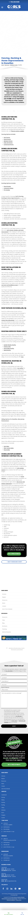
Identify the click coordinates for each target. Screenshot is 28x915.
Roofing (3, 805)
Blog (3, 623)
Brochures (4, 626)
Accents (3, 817)
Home (2, 65)
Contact (20, 100)
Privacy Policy (18, 900)
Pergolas (3, 815)
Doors (2, 812)
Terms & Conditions (11, 900)
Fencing (3, 797)
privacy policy (14, 720)
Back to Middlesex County (15, 561)
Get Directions (6, 827)
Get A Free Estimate (14, 553)
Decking (3, 802)
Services (4, 594)
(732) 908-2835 (18, 716)
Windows (3, 810)
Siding (2, 807)
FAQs (3, 620)
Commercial (4, 794)
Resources (4, 600)
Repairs (4, 597)
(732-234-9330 (6, 829)
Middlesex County (13, 65)
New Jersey (7, 65)
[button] (2, 7)
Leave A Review (8, 831)
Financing (4, 629)
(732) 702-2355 (6, 844)
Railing (2, 800)
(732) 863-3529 (6, 860)
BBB (10, 98)
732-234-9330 (14, 2)
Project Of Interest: (5, 687)
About (3, 603)
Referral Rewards (6, 632)
